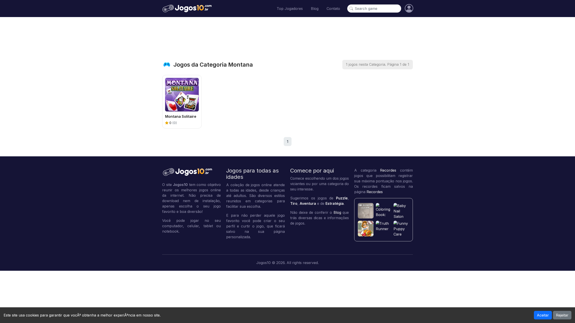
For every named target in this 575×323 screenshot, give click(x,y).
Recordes (388, 170)
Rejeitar (562, 315)
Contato (333, 8)
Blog (314, 8)
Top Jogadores (290, 8)
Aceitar (543, 315)
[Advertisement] (287, 38)
